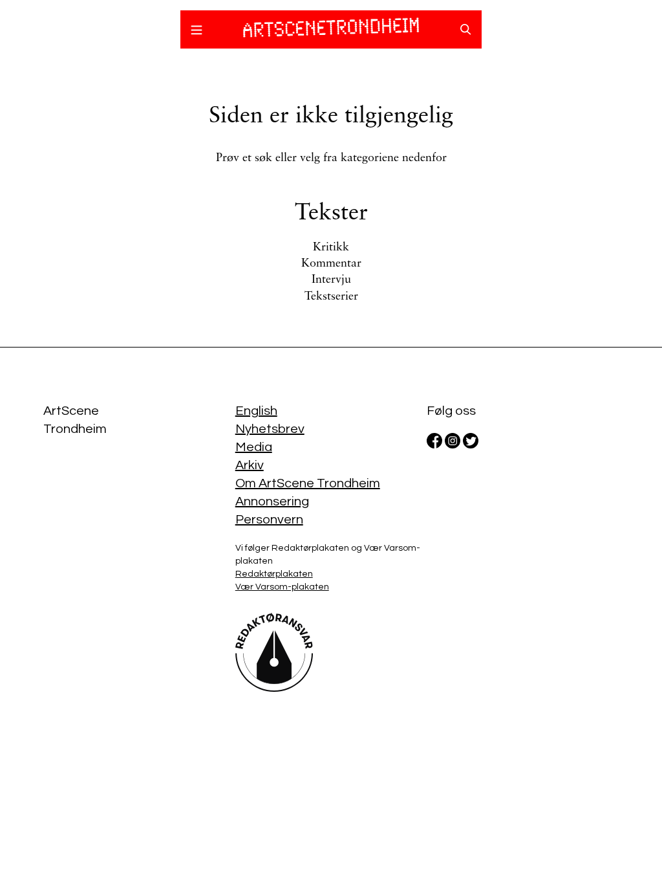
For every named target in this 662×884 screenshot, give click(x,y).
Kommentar (331, 264)
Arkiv (249, 465)
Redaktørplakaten (274, 574)
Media (253, 447)
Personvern (269, 519)
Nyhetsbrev (269, 429)
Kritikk (331, 248)
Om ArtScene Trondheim (307, 483)
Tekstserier (331, 297)
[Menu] (196, 32)
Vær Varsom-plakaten (282, 586)
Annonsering (272, 501)
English (256, 410)
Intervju (331, 280)
